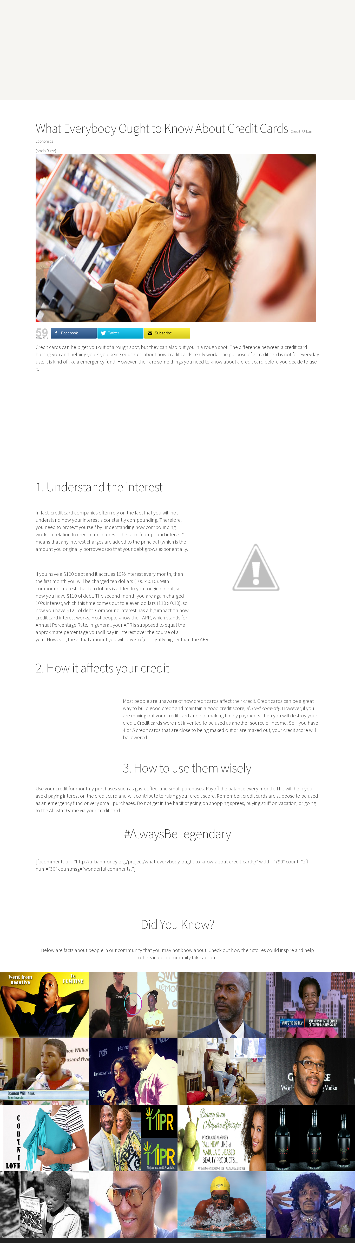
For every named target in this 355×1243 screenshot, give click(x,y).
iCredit (295, 131)
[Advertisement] (176, 60)
